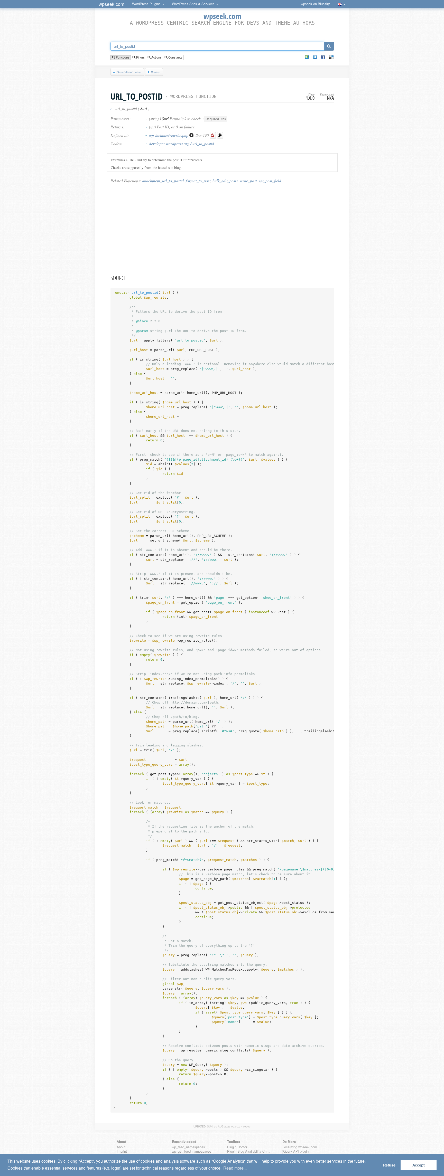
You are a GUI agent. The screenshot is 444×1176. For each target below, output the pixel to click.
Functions (122, 57)
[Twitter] (315, 57)
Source (155, 72)
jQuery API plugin (295, 1151)
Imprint (122, 1151)
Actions (156, 57)
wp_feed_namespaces (188, 1147)
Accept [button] (418, 1165)
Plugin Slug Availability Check (249, 1151)
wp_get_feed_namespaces (191, 1151)
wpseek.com (111, 4)
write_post (248, 180)
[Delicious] (331, 57)
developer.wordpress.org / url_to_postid (181, 143)
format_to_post (198, 180)
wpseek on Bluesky (315, 3)
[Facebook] (323, 57)
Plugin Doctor (237, 1147)
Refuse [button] (389, 1165)
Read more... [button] (235, 1168)
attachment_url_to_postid (163, 180)
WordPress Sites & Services (194, 3)
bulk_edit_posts (225, 180)
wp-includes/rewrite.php (169, 135)
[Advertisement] (222, 228)
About (121, 1147)
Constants (175, 57)
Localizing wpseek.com (299, 1147)
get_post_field (270, 180)
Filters (140, 57)
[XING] (307, 57)
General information (129, 72)
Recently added (184, 1141)
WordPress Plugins (147, 3)
